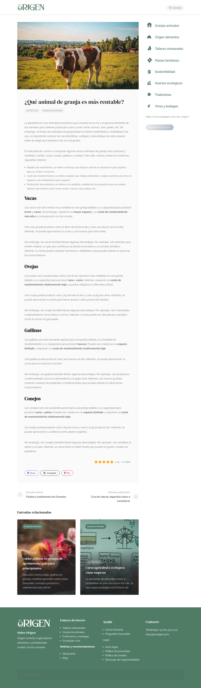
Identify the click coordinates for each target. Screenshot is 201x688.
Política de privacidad (117, 651)
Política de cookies (116, 655)
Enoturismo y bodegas (75, 636)
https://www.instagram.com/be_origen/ (168, 116)
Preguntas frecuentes (117, 633)
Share (32, 473)
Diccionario (68, 653)
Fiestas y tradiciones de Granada (46, 494)
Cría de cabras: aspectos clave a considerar (110, 497)
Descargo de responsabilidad (122, 659)
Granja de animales (52, 110)
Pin (68, 473)
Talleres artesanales (73, 627)
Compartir (51, 473)
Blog (65, 657)
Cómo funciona (114, 629)
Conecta (176, 7)
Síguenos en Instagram (160, 127)
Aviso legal (111, 646)
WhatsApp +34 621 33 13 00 (162, 629)
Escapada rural (71, 640)
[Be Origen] (31, 7)
